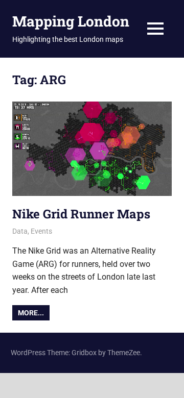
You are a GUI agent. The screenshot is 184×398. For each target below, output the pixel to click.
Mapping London (70, 21)
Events (41, 231)
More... (31, 313)
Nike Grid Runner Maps (81, 214)
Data (20, 231)
